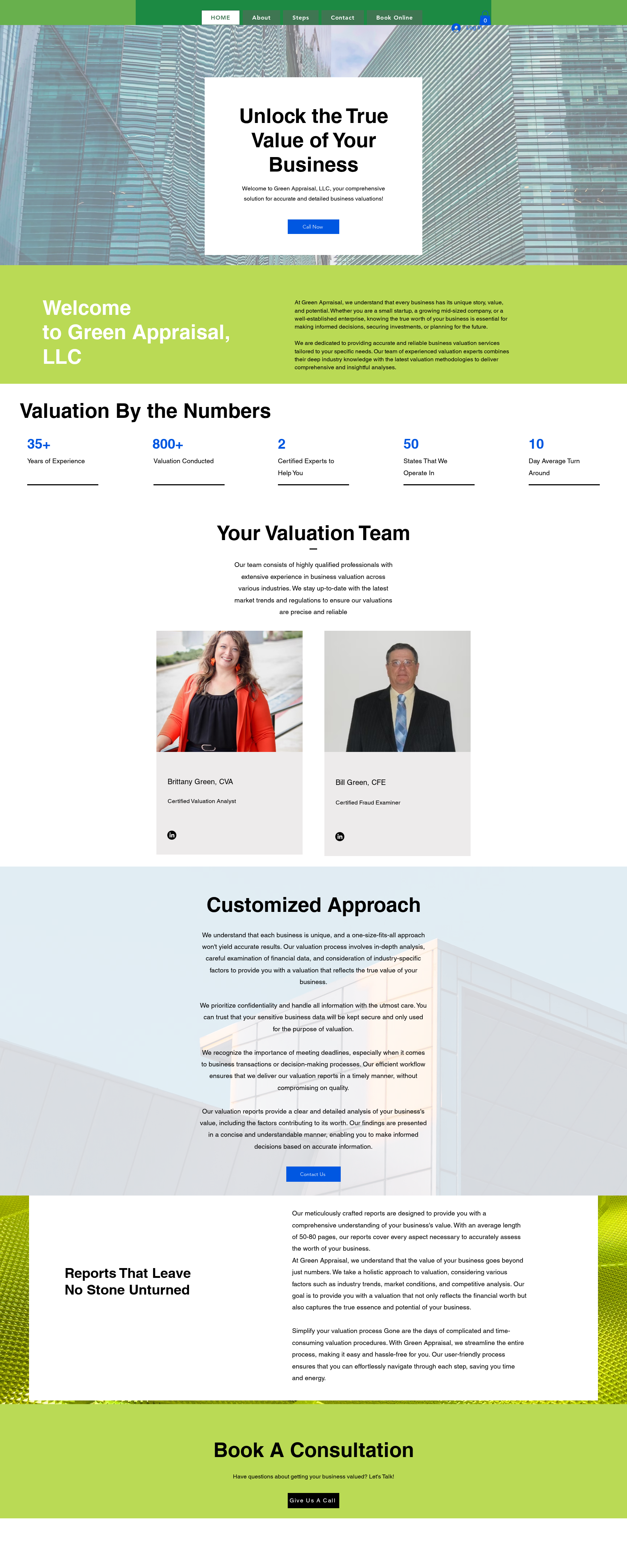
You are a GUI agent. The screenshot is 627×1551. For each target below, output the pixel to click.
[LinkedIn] (171, 835)
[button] (485, 18)
